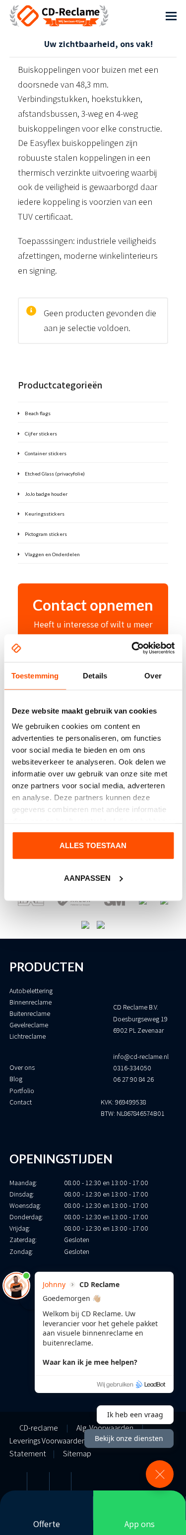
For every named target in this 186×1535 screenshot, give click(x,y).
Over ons (22, 1067)
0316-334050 (132, 1067)
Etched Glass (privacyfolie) (55, 474)
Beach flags (38, 413)
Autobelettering (31, 990)
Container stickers (45, 453)
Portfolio (21, 1090)
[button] (171, 15)
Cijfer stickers (41, 433)
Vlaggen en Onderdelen (52, 554)
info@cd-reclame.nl (141, 1056)
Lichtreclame (27, 1036)
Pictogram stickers (46, 534)
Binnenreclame (30, 1002)
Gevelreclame (28, 1024)
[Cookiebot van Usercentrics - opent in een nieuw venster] (132, 648)
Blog (15, 1078)
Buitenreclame (29, 1013)
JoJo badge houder (46, 494)
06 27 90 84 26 (133, 1079)
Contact (20, 1102)
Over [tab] (152, 675)
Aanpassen (87, 878)
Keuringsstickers (44, 514)
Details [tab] (95, 675)
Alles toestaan (93, 845)
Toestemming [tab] (35, 675)
